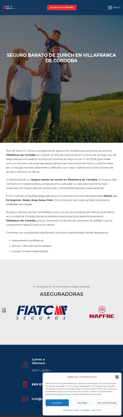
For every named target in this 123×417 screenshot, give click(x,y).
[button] (117, 376)
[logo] (9, 7)
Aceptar (57, 402)
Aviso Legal (96, 410)
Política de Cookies (71, 410)
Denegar (82, 402)
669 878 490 (42, 384)
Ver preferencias (107, 402)
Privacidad (85, 410)
